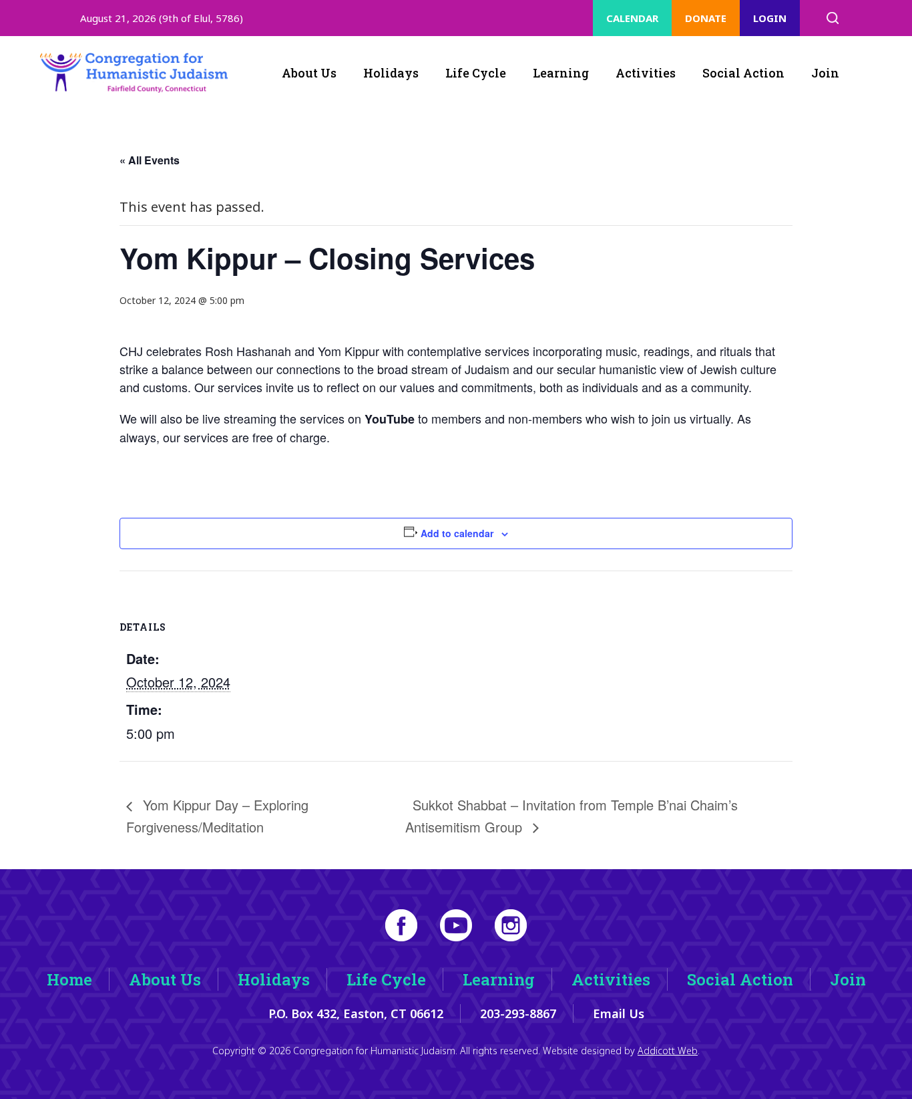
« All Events (150, 160)
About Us (309, 73)
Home (69, 979)
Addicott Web (668, 1050)
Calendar (632, 18)
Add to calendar (457, 533)
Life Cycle (475, 73)
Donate (705, 18)
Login (769, 18)
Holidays (391, 73)
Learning (561, 73)
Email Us (618, 1013)
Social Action (743, 73)
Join (825, 73)
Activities (646, 73)
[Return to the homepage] (134, 73)
